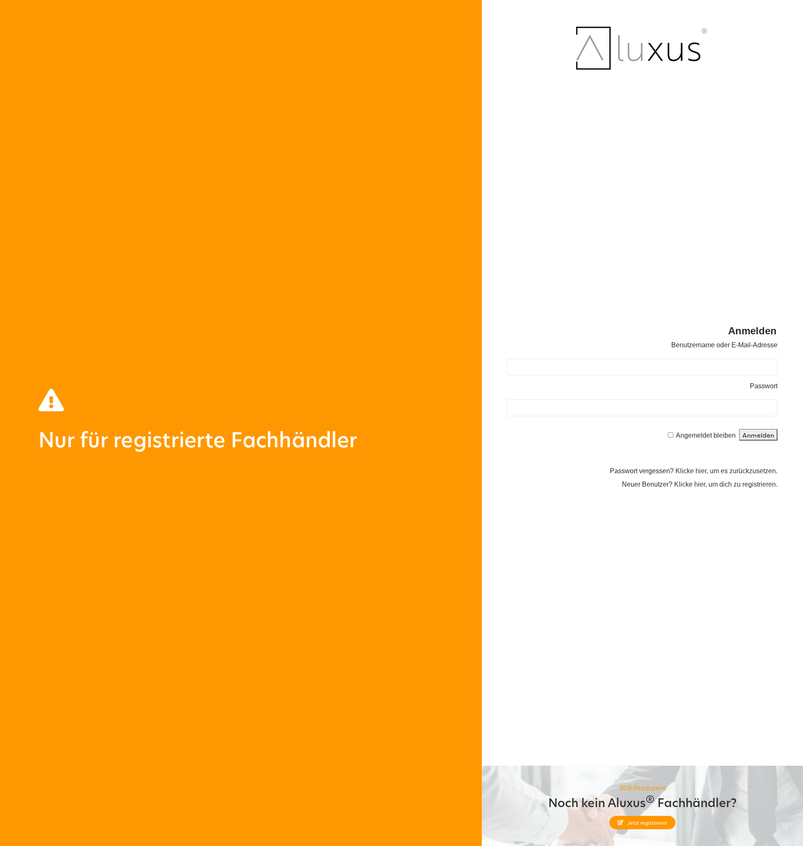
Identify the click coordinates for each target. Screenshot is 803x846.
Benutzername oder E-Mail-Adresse (724, 345)
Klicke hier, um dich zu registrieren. (725, 484)
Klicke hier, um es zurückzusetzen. (726, 470)
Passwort (763, 386)
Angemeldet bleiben (706, 435)
